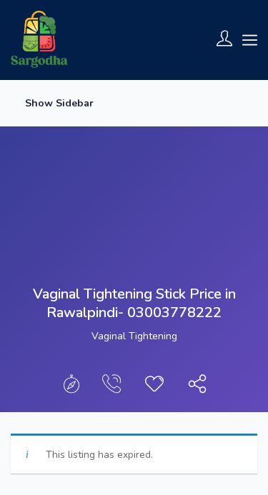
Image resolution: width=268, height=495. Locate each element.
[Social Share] (197, 387)
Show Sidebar (58, 103)
